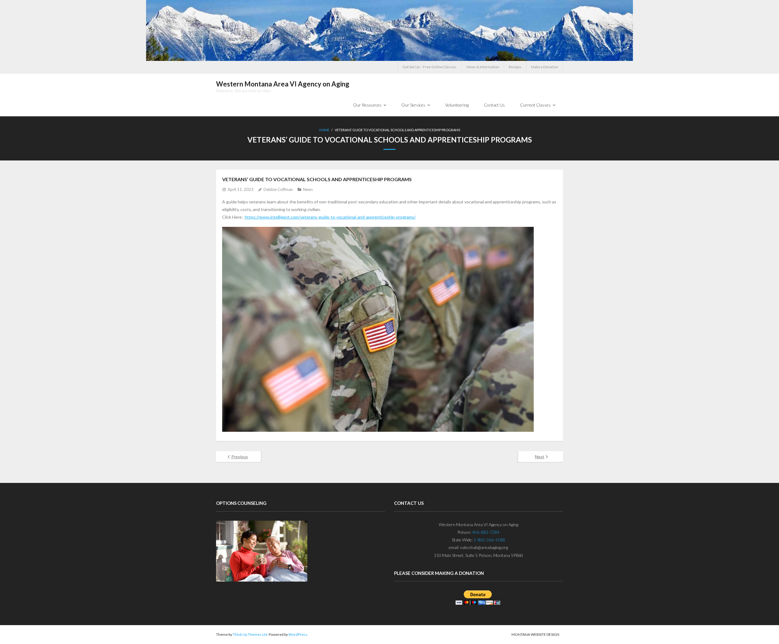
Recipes (515, 67)
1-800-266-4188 (489, 539)
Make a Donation (544, 67)
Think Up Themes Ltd (250, 634)
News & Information (482, 67)
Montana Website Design (535, 634)
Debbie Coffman (278, 189)
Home (324, 130)
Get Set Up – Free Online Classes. (430, 67)
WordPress (297, 634)
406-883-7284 (485, 532)
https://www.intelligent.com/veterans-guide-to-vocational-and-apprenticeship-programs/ (330, 217)
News (308, 189)
